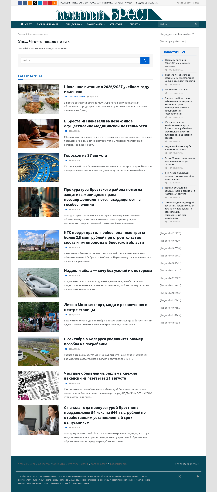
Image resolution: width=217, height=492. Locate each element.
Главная (21, 34)
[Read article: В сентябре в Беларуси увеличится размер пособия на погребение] (38, 351)
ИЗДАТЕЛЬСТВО (80, 3)
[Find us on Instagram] (45, 3)
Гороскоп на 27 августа (85, 155)
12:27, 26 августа (175, 198)
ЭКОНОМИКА (95, 24)
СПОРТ (133, 24)
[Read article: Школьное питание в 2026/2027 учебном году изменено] (38, 99)
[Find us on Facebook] (20, 3)
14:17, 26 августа (175, 168)
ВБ (66, 131)
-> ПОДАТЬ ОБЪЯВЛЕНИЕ (146, 3)
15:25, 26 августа (175, 141)
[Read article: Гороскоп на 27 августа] (38, 167)
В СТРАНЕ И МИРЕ (47, 24)
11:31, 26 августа (175, 222)
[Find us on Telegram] (40, 3)
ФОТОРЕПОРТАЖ (118, 464)
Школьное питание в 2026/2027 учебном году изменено (177, 63)
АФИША (128, 3)
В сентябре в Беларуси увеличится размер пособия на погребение (179, 176)
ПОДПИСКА (107, 3)
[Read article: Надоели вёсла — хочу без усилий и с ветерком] (38, 283)
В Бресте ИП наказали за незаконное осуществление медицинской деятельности (180, 78)
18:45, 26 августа (175, 70)
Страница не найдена (38, 34)
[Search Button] (196, 24)
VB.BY (28, 24)
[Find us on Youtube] (49, 3)
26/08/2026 (93, 97)
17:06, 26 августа (175, 93)
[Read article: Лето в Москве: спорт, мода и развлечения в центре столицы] (38, 317)
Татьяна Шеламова (75, 97)
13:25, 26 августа (175, 183)
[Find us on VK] (25, 3)
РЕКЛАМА (94, 3)
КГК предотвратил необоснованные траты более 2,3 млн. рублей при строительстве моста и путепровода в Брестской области (104, 237)
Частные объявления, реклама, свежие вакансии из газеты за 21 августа (180, 190)
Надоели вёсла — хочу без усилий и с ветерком (108, 270)
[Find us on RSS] (54, 3)
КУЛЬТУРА (116, 24)
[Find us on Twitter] (35, 3)
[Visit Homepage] (108, 13)
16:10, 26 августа (175, 117)
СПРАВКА (119, 3)
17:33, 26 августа (175, 85)
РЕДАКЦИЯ (66, 3)
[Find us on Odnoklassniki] (30, 3)
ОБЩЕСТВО (72, 24)
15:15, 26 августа (175, 153)
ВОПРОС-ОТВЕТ (99, 464)
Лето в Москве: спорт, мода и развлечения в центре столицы (180, 161)
